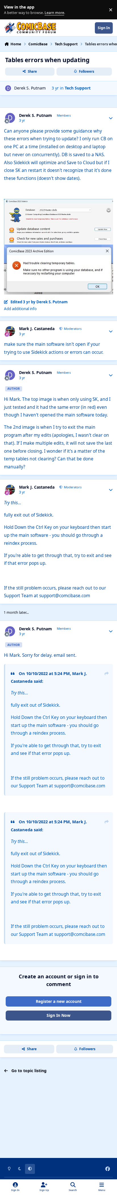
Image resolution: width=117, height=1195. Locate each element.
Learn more (11, 10)
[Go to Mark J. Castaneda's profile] (10, 331)
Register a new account (59, 1001)
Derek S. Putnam (30, 88)
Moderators (72, 328)
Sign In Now (58, 1015)
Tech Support (78, 88)
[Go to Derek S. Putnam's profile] (8, 88)
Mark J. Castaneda (37, 328)
